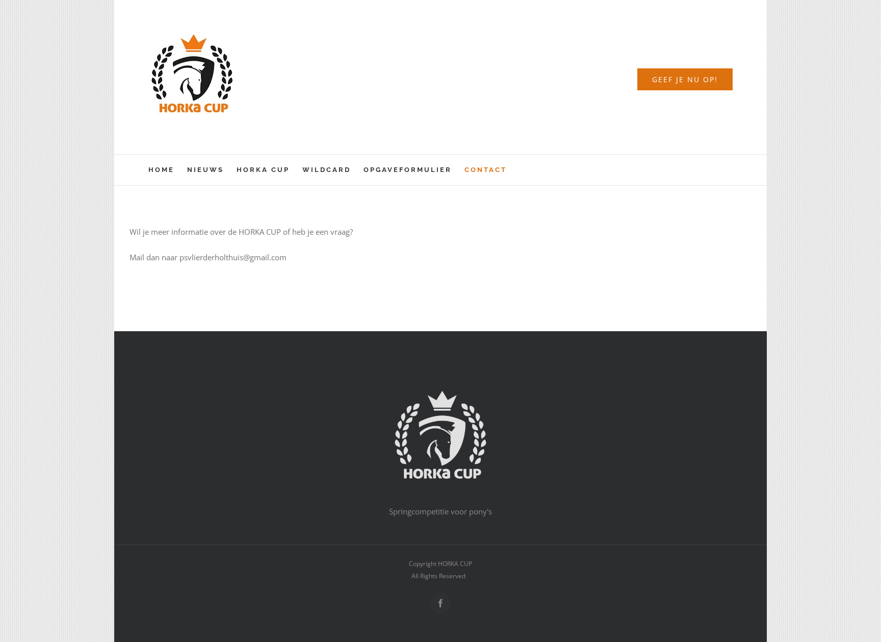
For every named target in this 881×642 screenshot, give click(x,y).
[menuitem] (167, 170)
